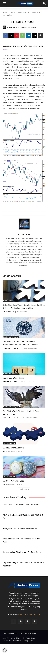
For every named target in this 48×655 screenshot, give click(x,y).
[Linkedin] (28, 35)
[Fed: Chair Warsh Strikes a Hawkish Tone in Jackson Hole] (24, 397)
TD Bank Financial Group (12, 348)
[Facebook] (5, 35)
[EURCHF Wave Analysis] (24, 467)
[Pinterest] (16, 35)
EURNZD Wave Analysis (13, 448)
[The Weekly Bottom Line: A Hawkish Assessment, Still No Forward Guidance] (24, 327)
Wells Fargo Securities (11, 381)
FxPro (5, 451)
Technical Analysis (9, 443)
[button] (4, 650)
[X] (11, 35)
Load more (23, 489)
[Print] (40, 35)
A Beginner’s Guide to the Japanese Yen (20, 528)
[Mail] (20, 621)
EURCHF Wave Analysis (13, 481)
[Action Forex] (24, 4)
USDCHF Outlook (29, 13)
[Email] (34, 35)
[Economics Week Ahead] (24, 364)
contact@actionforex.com (29, 614)
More (5, 49)
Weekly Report (8, 301)
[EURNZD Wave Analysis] (24, 433)
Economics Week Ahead (13, 378)
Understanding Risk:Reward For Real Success (23, 552)
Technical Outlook (15, 13)
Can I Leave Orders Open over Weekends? (22, 504)
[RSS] (27, 621)
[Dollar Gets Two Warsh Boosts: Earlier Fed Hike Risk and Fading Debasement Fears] (24, 291)
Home (5, 13)
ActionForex (14, 27)
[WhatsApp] (22, 35)
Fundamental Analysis (10, 337)
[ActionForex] (5, 27)
